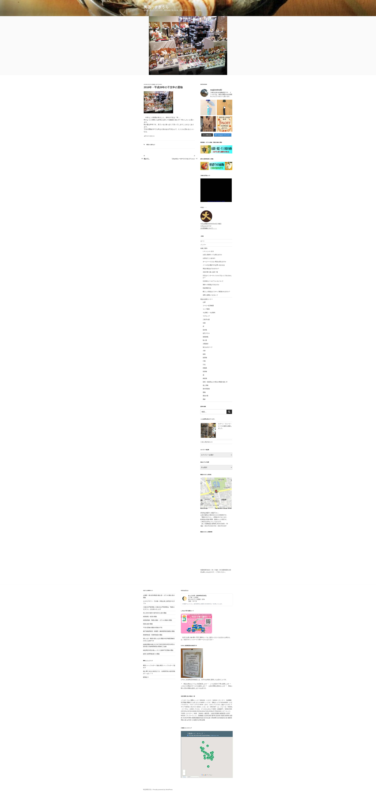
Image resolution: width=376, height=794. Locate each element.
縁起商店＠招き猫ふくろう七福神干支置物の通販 (158, 650)
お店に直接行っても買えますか (212, 254)
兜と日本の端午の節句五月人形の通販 (154, 613)
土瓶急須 (205, 343)
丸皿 (204, 323)
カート (202, 241)
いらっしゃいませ (208, 251)
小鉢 (204, 350)
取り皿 (205, 340)
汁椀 (204, 361)
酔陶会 (145, 677)
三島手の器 (206, 319)
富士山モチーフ (207, 347)
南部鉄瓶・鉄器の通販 (150, 616)
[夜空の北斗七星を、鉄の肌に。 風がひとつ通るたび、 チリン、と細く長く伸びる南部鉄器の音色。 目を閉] (208, 107)
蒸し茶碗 (205, 385)
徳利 (204, 354)
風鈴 (204, 399)
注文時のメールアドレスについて (213, 281)
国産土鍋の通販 (148, 624)
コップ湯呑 (206, 309)
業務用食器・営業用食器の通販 (152, 635)
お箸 (204, 302)
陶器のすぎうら (156, 7)
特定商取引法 (207, 288)
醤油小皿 (205, 395)
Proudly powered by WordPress (163, 789)
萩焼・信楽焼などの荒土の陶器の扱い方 (215, 382)
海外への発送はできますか (211, 284)
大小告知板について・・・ (208, 228)
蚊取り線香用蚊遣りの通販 (151, 654)
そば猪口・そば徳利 (209, 312)
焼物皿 (205, 368)
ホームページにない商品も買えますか (214, 261)
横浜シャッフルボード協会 (151, 665)
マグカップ (206, 316)
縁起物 (205, 378)
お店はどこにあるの (209, 258)
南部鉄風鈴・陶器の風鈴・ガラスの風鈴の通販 (157, 620)
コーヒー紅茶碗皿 (208, 305)
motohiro (159, 84)
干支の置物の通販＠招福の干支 (152, 627)
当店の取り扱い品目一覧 (210, 272)
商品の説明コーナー (206, 299)
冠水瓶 (205, 330)
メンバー (203, 244)
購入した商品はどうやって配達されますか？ (216, 291)
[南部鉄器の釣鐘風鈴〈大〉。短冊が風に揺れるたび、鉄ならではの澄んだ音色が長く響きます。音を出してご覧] (224, 107)
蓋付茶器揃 (206, 389)
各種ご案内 (203, 248)
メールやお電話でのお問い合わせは (214, 265)
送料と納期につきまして (210, 295)
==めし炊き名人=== (206, 442)
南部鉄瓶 (205, 337)
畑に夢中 (146, 671)
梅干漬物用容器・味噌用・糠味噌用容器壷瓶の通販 (159, 631)
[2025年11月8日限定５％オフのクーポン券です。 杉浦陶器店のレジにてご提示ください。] (224, 124)
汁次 (204, 364)
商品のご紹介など (150, 144)
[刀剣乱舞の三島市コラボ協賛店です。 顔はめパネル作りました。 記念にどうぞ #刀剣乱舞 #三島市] (208, 124)
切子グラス (206, 333)
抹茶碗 (205, 357)
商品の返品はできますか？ (211, 268)
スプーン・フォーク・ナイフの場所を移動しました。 (225, 426)
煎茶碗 (205, 371)
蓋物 (204, 392)
